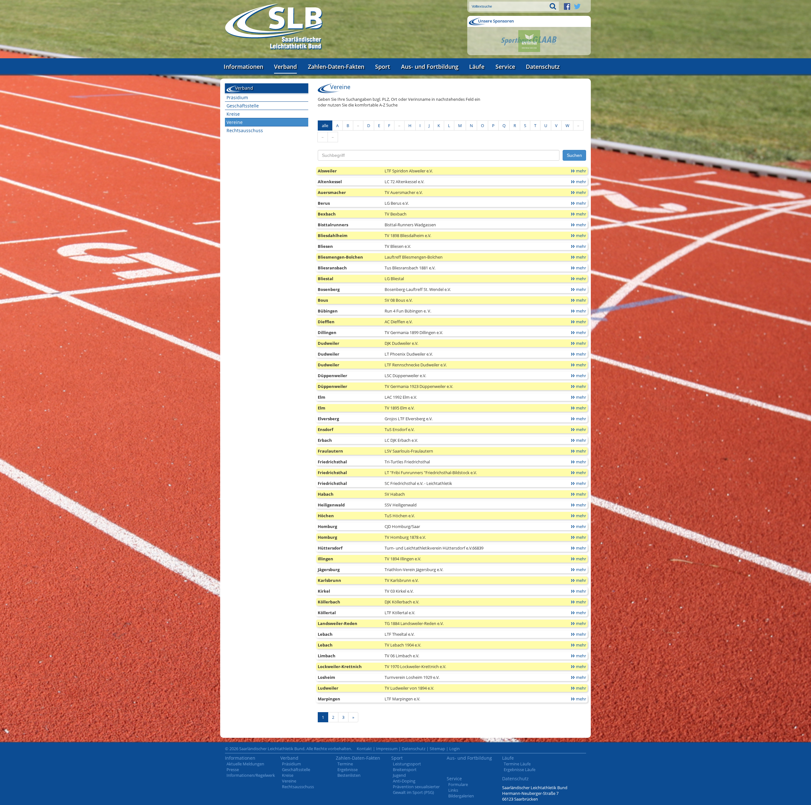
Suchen (574, 155)
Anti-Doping (404, 781)
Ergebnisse (347, 769)
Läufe (476, 66)
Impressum (387, 748)
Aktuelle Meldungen (245, 764)
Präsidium (237, 97)
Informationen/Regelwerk (251, 775)
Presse (233, 769)
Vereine (235, 122)
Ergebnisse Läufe (519, 769)
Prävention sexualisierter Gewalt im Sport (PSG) (416, 789)
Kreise (233, 114)
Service (505, 66)
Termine (345, 764)
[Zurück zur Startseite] (274, 26)
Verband (285, 66)
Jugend (399, 775)
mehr (581, 171)
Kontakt (364, 748)
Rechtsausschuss (245, 130)
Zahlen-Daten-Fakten (336, 66)
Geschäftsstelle (243, 106)
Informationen (243, 66)
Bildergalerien (461, 796)
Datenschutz (543, 66)
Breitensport (405, 769)
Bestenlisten (349, 775)
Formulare (458, 784)
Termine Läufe (517, 764)
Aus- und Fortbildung (429, 66)
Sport (382, 66)
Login (454, 748)
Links (453, 790)
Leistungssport (407, 764)
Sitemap (437, 748)
